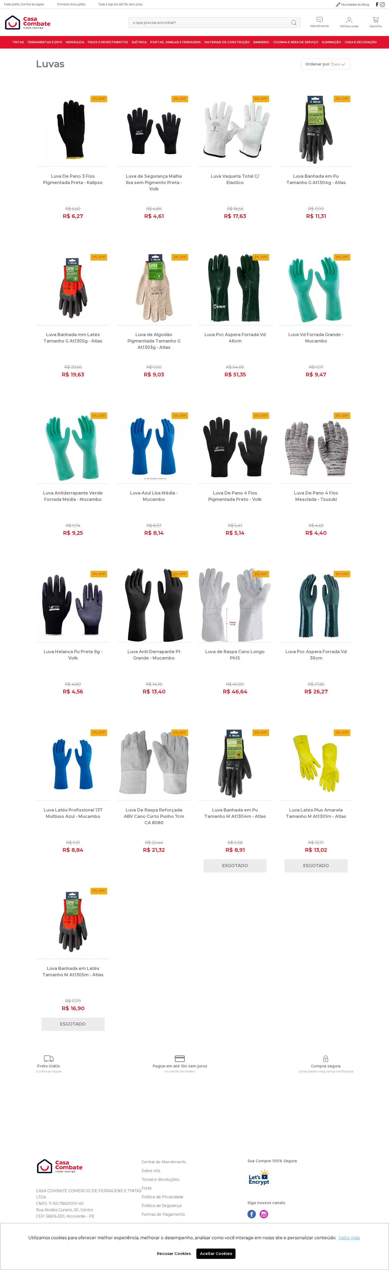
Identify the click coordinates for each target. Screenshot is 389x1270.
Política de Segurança (162, 1205)
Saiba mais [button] (349, 1237)
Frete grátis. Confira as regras (24, 4)
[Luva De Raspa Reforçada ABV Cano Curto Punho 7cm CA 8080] (154, 764)
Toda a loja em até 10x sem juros (120, 4)
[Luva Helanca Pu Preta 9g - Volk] (73, 605)
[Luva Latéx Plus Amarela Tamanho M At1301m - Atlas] (316, 764)
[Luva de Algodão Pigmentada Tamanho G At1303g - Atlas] (154, 288)
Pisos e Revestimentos (108, 42)
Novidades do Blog (355, 4)
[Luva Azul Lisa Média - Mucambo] (154, 447)
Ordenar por (317, 64)
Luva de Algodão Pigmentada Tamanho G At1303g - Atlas (154, 341)
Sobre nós (151, 1170)
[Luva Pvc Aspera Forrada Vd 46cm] (235, 288)
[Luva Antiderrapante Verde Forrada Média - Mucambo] (73, 447)
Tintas (18, 42)
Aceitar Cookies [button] (216, 1253)
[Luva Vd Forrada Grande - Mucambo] (316, 288)
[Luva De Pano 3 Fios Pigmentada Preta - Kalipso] (73, 130)
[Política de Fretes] (48, 1058)
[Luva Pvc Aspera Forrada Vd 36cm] (316, 605)
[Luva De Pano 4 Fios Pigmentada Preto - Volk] (235, 447)
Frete (147, 1188)
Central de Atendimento (164, 1162)
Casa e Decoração (361, 42)
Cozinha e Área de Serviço (295, 42)
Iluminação (331, 42)
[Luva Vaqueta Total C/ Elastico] (235, 130)
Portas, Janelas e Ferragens (175, 42)
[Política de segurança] (325, 1058)
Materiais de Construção (227, 42)
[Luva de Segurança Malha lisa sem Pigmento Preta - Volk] (154, 130)
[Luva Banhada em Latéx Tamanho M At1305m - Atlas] (73, 922)
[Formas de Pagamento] (180, 1058)
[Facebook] (377, 4)
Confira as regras (48, 1071)
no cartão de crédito (180, 1071)
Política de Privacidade (162, 1197)
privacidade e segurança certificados (325, 1071)
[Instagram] (382, 4)
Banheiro (261, 42)
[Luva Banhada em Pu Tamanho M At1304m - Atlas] (235, 764)
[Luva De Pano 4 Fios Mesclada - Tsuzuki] (316, 447)
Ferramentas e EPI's (45, 42)
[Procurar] (293, 22)
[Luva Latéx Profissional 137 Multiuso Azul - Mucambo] (73, 764)
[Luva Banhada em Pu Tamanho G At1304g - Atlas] (316, 130)
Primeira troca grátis (71, 4)
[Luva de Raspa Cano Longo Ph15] (235, 605)
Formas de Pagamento (163, 1214)
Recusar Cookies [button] (174, 1253)
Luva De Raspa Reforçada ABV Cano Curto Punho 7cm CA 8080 (154, 816)
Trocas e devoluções (160, 1179)
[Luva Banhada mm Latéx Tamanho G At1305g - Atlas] (73, 288)
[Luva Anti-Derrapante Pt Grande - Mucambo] (154, 605)
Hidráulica (75, 42)
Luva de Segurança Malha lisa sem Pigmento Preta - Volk (154, 182)
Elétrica (139, 42)
